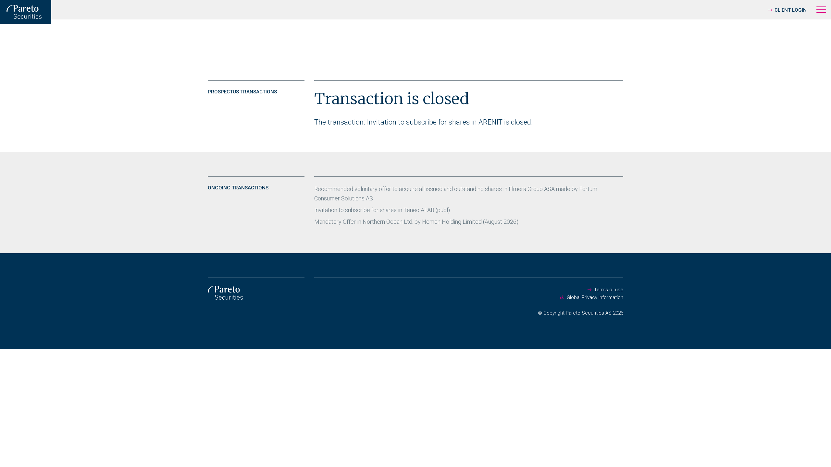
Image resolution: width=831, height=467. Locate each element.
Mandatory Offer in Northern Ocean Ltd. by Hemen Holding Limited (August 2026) (416, 221)
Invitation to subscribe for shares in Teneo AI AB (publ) (382, 210)
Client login (791, 10)
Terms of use (608, 290)
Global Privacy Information (595, 297)
